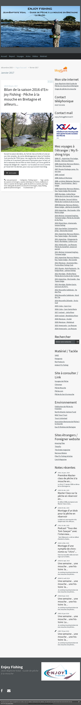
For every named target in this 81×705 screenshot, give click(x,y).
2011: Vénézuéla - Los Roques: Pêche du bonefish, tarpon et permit (66, 247)
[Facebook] (2, 690)
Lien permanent (11, 180)
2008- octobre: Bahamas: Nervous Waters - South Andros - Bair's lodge (67, 183)
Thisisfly (58, 446)
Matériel (43, 56)
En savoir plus (9, 703)
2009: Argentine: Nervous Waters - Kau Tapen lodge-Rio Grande (67, 190)
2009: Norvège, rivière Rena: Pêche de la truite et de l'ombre (67, 195)
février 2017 (34, 67)
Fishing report (32, 180)
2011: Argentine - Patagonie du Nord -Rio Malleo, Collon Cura (66, 240)
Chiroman (58, 384)
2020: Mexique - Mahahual (64, 322)
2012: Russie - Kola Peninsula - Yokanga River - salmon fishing (67, 269)
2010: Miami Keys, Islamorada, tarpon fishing (66, 224)
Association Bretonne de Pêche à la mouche (67, 422)
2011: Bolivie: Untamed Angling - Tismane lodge (67, 253)
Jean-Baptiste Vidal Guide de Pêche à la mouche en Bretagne (66, 84)
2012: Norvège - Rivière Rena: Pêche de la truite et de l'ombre (67, 275)
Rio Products (60, 362)
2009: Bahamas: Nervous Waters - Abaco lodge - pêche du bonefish (67, 206)
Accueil (4, 56)
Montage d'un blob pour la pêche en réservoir (68, 513)
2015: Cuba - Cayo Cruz (63, 306)
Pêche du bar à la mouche (64, 394)
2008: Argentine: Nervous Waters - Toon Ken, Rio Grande (67, 165)
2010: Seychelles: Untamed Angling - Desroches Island (66, 229)
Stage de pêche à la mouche (65, 89)
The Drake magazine (62, 450)
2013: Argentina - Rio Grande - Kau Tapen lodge (67, 280)
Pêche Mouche (60, 388)
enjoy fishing (42, 186)
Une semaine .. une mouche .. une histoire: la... (68, 566)
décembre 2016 (7, 67)
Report (12, 56)
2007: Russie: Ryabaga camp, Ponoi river (67, 170)
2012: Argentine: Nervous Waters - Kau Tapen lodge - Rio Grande (67, 258)
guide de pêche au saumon (32, 184)
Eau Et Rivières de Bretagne (65, 427)
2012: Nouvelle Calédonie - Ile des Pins (66, 291)
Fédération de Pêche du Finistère (64, 407)
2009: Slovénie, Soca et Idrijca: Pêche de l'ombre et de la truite (67, 200)
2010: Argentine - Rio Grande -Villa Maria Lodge (67, 211)
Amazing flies (60, 443)
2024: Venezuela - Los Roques (66, 329)
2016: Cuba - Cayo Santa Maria (66, 309)
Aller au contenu (6, 2)
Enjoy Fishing (12, 667)
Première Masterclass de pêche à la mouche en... (67, 478)
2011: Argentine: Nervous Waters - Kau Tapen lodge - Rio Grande (67, 235)
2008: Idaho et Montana (63, 178)
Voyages (20, 56)
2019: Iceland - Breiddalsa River (66, 316)
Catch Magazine (61, 459)
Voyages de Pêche (61, 381)
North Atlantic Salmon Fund (65, 412)
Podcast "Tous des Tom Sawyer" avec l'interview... (67, 531)
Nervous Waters (61, 453)
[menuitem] (5, 56)
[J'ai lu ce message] (79, 701)
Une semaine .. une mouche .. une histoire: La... (68, 619)
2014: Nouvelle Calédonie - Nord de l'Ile (67, 296)
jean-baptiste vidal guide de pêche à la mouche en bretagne (26, 185)
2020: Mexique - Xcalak (63, 319)
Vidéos (35, 56)
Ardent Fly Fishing (61, 365)
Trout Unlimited (61, 418)
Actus (28, 56)
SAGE (57, 355)
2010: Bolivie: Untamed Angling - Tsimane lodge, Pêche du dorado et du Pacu (67, 218)
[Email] (9, 690)
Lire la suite (12, 173)
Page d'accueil (21, 67)
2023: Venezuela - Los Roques (66, 325)
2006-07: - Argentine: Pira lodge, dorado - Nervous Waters (66, 159)
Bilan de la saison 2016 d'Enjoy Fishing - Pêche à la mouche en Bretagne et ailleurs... (26, 97)
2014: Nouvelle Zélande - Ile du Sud (66, 301)
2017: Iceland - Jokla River (64, 312)
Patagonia (58, 358)
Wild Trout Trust (61, 415)
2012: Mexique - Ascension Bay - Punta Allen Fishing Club (66, 264)
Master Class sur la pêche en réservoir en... (67, 495)
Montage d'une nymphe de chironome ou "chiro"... (67, 548)
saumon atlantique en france (29, 182)
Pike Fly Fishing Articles (64, 456)
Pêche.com (59, 391)
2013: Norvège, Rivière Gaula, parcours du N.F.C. (66, 285)
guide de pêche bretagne (12, 188)
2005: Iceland (59, 175)
